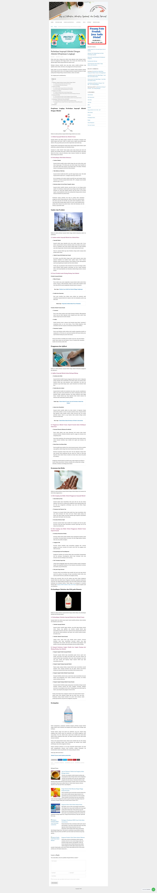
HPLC (89, 104)
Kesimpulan (54, 104)
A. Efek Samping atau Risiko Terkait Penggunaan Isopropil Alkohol (65, 96)
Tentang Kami (58, 22)
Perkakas (89, 115)
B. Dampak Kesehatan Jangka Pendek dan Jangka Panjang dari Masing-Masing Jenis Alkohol (68, 102)
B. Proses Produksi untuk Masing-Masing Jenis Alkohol (63, 89)
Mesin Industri (90, 112)
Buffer (78, 759)
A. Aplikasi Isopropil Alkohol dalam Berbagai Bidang (63, 92)
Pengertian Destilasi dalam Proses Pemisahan (71, 303)
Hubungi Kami (96, 22)
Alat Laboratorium (91, 97)
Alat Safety (90, 99)
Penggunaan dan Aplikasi (56, 90)
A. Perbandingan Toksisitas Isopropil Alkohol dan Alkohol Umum (65, 100)
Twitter (65, 759)
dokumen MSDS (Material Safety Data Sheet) (66, 584)
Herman (89, 79)
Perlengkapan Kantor (91, 117)
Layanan (78, 22)
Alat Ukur (89, 102)
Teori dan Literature (91, 125)
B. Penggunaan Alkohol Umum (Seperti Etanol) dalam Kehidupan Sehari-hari (67, 93)
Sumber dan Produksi (56, 86)
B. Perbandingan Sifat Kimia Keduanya (60, 85)
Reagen (55, 26)
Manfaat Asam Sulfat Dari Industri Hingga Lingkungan (71, 289)
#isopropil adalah (69, 762)
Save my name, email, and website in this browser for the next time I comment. (66, 879)
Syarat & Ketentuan (69, 22)
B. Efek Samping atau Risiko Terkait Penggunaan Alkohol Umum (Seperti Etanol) (67, 97)
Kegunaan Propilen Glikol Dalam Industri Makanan (73, 837)
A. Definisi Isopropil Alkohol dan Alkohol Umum (62, 83)
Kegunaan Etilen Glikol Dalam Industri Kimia (72, 804)
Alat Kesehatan (90, 94)
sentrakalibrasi (90, 75)
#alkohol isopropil (59, 762)
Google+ (70, 759)
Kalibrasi (89, 107)
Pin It (75, 759)
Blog (84, 22)
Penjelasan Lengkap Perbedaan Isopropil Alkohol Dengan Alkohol (63, 82)
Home (52, 22)
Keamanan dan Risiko (56, 94)
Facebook (60, 759)
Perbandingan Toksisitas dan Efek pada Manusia (60, 99)
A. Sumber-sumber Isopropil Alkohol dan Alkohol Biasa (63, 88)
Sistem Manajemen (91, 122)
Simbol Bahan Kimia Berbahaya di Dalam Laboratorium (71, 420)
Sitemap (89, 22)
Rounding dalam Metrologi (92, 61)
